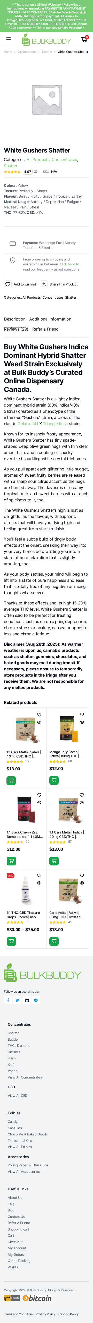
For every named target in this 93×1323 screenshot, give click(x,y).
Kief (11, 1065)
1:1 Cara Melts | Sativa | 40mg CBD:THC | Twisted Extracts (23, 756)
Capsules (15, 1128)
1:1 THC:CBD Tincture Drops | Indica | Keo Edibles (23, 917)
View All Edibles (20, 1147)
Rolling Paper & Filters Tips (28, 1165)
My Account (17, 1248)
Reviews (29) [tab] (16, 329)
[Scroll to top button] (85, 1300)
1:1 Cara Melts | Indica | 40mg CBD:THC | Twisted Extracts (66, 836)
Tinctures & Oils (20, 1141)
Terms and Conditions (19, 1314)
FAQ (11, 1204)
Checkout (15, 1242)
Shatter (47, 52)
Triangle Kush (55, 423)
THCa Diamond (19, 1045)
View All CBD (17, 1095)
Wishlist (13, 1267)
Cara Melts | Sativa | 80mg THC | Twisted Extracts (64, 917)
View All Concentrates (25, 1077)
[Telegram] (36, 1000)
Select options (11, 941)
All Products (38, 159)
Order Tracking (19, 1261)
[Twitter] (17, 1000)
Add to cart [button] (11, 780)
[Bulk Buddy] (46, 39)
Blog (11, 1210)
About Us (15, 1197)
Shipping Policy (68, 1314)
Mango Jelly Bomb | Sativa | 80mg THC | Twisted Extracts (64, 756)
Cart (11, 1235)
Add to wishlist (8, 284)
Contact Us (16, 1217)
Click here (67, 264)
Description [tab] (14, 319)
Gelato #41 (28, 423)
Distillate (14, 1052)
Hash (12, 1058)
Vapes (12, 1071)
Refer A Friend (19, 1223)
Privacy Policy (46, 1314)
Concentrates (27, 52)
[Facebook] (8, 1000)
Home (8, 52)
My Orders (16, 1254)
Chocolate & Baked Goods (28, 1134)
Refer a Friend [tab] (45, 329)
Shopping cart (18, 1229)
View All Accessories (24, 1171)
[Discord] (26, 1000)
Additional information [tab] (50, 319)
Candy (12, 1121)
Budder (13, 1039)
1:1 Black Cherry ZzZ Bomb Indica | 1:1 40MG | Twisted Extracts (24, 836)
